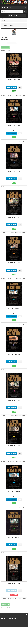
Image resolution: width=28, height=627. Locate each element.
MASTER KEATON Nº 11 (14, 125)
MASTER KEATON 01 (14, 583)
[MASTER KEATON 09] (14, 202)
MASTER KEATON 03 (14, 491)
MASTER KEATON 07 (14, 308)
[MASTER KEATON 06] (14, 339)
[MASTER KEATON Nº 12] (14, 65)
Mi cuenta (4, 615)
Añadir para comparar (21, 95)
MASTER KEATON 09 (14, 217)
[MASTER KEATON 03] (14, 477)
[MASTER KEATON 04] (14, 431)
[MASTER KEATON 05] (14, 385)
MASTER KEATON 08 (14, 263)
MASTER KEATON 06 (14, 354)
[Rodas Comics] (14, 2)
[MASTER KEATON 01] (14, 568)
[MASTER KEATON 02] (14, 522)
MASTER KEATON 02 (14, 537)
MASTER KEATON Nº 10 (14, 171)
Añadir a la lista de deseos (8, 95)
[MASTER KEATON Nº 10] (14, 156)
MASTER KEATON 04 (14, 446)
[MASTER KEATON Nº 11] (14, 111)
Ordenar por (3, 42)
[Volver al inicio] (2, 19)
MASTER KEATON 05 (14, 400)
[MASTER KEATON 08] (14, 248)
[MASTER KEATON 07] (14, 294)
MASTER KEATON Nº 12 (14, 80)
